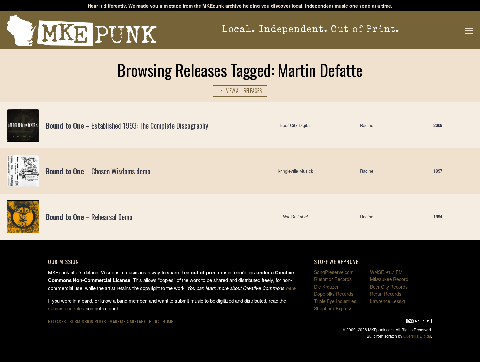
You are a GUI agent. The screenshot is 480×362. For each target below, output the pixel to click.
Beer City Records (389, 286)
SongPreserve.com (334, 272)
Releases (57, 321)
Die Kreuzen (327, 286)
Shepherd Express (333, 308)
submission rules (66, 308)
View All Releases (243, 91)
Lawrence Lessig (387, 301)
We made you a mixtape (154, 5)
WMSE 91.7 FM (386, 272)
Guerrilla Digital (417, 335)
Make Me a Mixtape (127, 321)
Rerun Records (385, 294)
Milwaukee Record (389, 279)
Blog (154, 321)
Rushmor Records (333, 279)
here (291, 287)
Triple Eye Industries (335, 301)
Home (167, 321)
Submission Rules (87, 321)
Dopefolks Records (333, 294)
